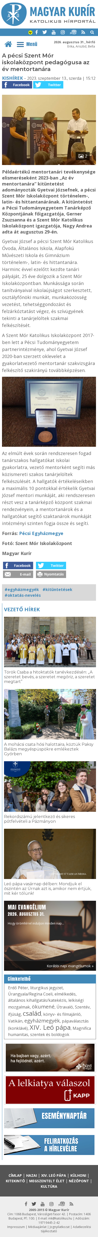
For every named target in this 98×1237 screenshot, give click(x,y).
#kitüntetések (57, 589)
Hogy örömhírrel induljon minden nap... (36, 914)
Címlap (15, 1175)
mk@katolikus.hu (60, 1218)
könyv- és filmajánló (62, 1014)
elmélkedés (65, 994)
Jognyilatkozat (60, 1227)
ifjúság (14, 1014)
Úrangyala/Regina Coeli (30, 994)
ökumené (43, 1006)
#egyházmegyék (22, 589)
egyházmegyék (42, 1020)
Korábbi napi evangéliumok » (70, 966)
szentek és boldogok (49, 1034)
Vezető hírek (22, 609)
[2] (49, 163)
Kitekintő (15, 1180)
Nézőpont (79, 1180)
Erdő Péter (18, 987)
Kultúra (49, 1186)
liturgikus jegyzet (46, 987)
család (32, 1013)
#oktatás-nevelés (23, 595)
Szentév (82, 1007)
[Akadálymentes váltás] (30, 33)
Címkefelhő (19, 979)
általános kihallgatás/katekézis (37, 1000)
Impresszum (16, 1227)
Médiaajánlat (37, 1227)
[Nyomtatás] (51, 576)
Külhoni (78, 1175)
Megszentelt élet (47, 1180)
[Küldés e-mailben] (18, 576)
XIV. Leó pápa (50, 1027)
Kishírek (12, 78)
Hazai (31, 1175)
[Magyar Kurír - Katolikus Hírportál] (48, 24)
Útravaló (65, 1007)
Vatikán (15, 1021)
